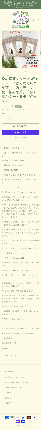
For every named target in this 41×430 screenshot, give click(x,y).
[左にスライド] (15, 70)
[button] (2, 19)
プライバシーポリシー (13, 388)
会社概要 (8, 393)
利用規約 (8, 403)
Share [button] (6, 349)
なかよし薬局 (22, 425)
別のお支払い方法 (20, 138)
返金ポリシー (10, 398)
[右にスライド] (25, 70)
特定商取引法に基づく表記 (14, 377)
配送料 (9, 110)
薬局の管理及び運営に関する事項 (17, 382)
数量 (3, 114)
